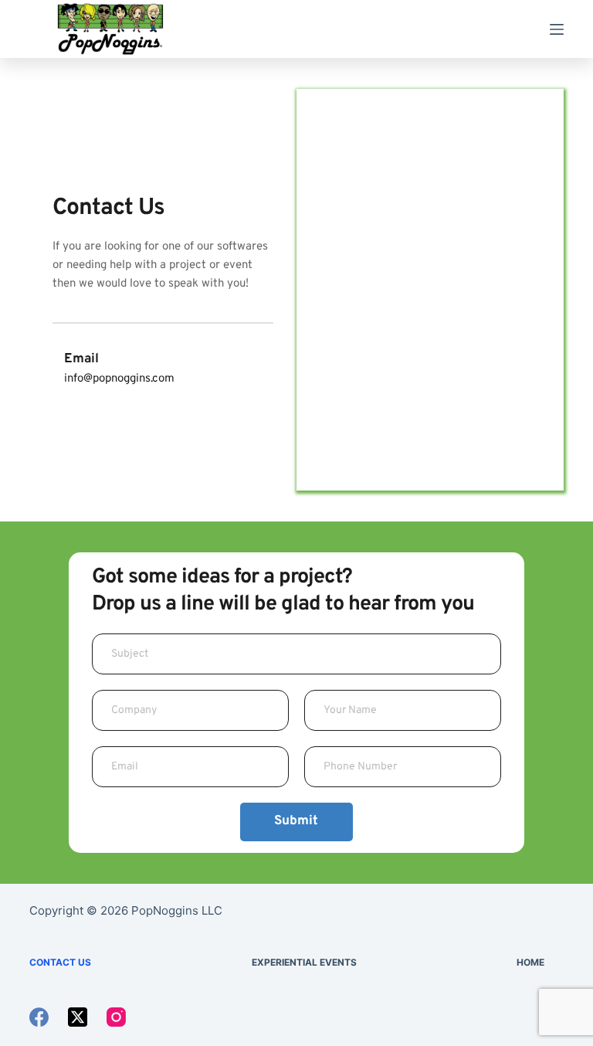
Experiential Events (304, 962)
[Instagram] (116, 1017)
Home (530, 962)
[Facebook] (39, 1017)
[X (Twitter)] (77, 1017)
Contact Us (60, 962)
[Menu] (557, 29)
